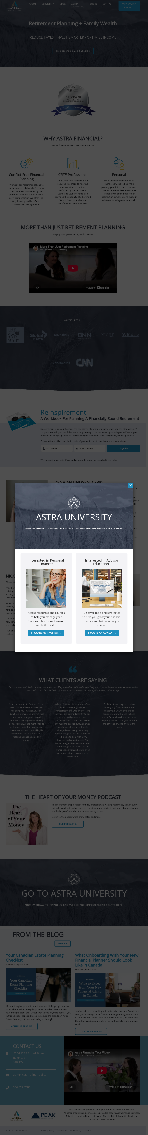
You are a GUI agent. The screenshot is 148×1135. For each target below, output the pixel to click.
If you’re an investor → (46, 632)
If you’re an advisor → (101, 632)
